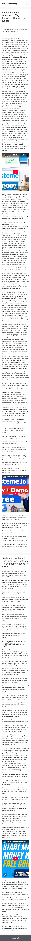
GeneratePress (16, 938)
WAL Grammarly (9, 4)
